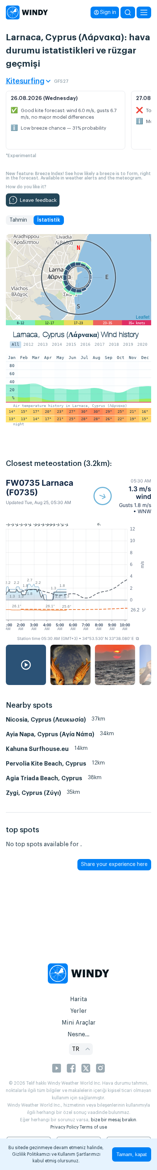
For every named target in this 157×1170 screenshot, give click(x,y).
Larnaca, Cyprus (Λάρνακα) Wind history (75, 334)
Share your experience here (114, 864)
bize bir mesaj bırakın (113, 1120)
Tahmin (18, 220)
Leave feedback (38, 200)
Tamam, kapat (131, 1154)
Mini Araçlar (79, 1023)
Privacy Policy (64, 1127)
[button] (122, 496)
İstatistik (48, 220)
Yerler (78, 1011)
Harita (78, 999)
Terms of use (93, 1127)
